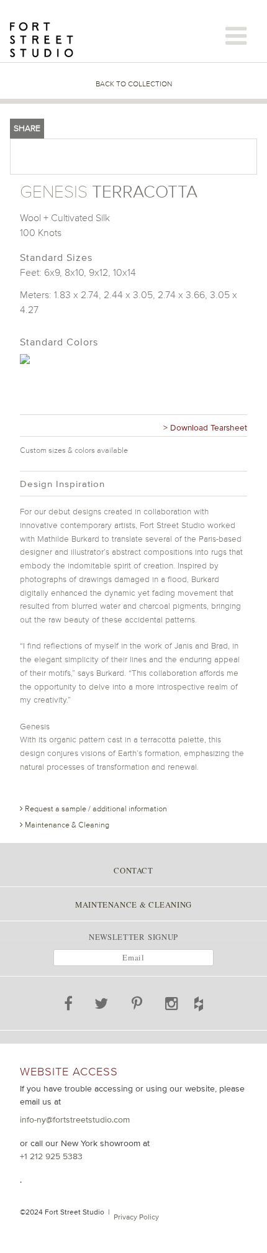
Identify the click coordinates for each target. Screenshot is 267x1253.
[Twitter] (101, 1005)
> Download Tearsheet (205, 427)
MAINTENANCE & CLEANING (133, 904)
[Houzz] (212, 1001)
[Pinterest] (137, 1005)
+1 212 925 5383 (51, 1156)
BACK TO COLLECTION (134, 84)
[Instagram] (172, 1005)
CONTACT (133, 870)
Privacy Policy (136, 1217)
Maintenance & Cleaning (66, 824)
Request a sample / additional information (95, 808)
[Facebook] (69, 1005)
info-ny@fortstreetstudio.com (75, 1119)
